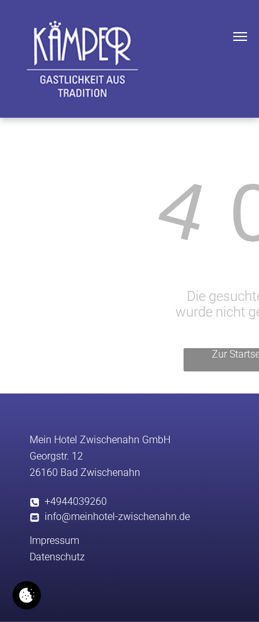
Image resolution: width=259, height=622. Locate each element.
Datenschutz (57, 557)
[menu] (240, 36)
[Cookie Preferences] (27, 595)
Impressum (54, 540)
